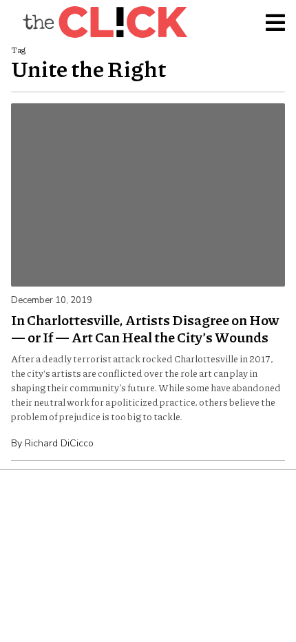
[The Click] (104, 22)
